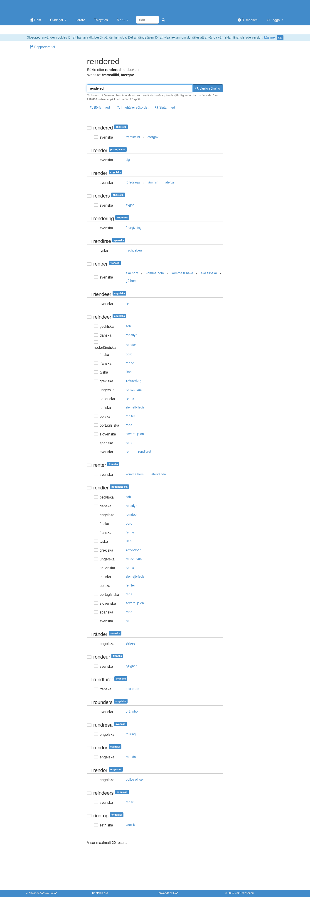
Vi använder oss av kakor (41, 893)
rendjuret (144, 451)
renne (130, 363)
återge (170, 182)
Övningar (57, 19)
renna (130, 398)
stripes (130, 643)
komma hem (155, 273)
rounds (131, 756)
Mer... (121, 19)
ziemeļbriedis (135, 407)
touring (131, 734)
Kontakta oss (100, 893)
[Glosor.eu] (49, 7)
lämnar (152, 182)
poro (129, 354)
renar (129, 802)
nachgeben (134, 250)
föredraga (133, 182)
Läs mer (270, 37)
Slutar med (166, 107)
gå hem (131, 280)
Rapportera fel (44, 46)
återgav (153, 136)
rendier (131, 344)
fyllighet (131, 666)
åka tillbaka (209, 273)
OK (280, 37)
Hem (37, 19)
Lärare (80, 19)
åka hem (132, 273)
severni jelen (135, 433)
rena (129, 425)
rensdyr (131, 334)
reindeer (132, 514)
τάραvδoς (133, 380)
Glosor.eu (248, 893)
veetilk (130, 824)
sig (128, 159)
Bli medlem (249, 19)
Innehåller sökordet (134, 107)
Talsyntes (101, 19)
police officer (135, 779)
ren (128, 303)
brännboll (132, 711)
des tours (132, 688)
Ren (129, 371)
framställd (133, 136)
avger (130, 205)
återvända (158, 474)
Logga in (276, 19)
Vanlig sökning (209, 88)
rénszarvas (134, 389)
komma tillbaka (182, 273)
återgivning (134, 227)
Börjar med (101, 107)
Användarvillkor (168, 893)
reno (129, 442)
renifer (130, 416)
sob (128, 326)
